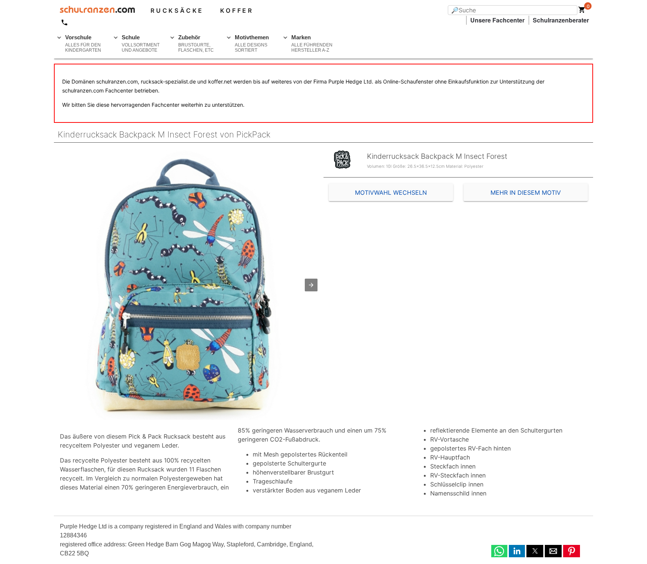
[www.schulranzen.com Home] (94, 10)
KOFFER (236, 10)
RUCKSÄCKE (177, 10)
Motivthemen (252, 43)
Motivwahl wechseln (391, 192)
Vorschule (83, 43)
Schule (141, 43)
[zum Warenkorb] (582, 11)
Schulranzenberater (561, 20)
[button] (311, 285)
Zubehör (196, 43)
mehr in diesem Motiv (525, 192)
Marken (311, 43)
